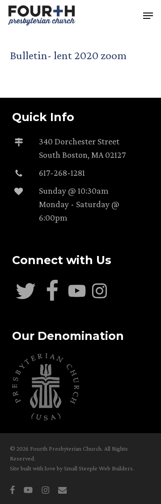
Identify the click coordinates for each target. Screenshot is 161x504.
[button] (148, 15)
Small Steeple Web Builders (98, 468)
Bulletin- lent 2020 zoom (68, 55)
